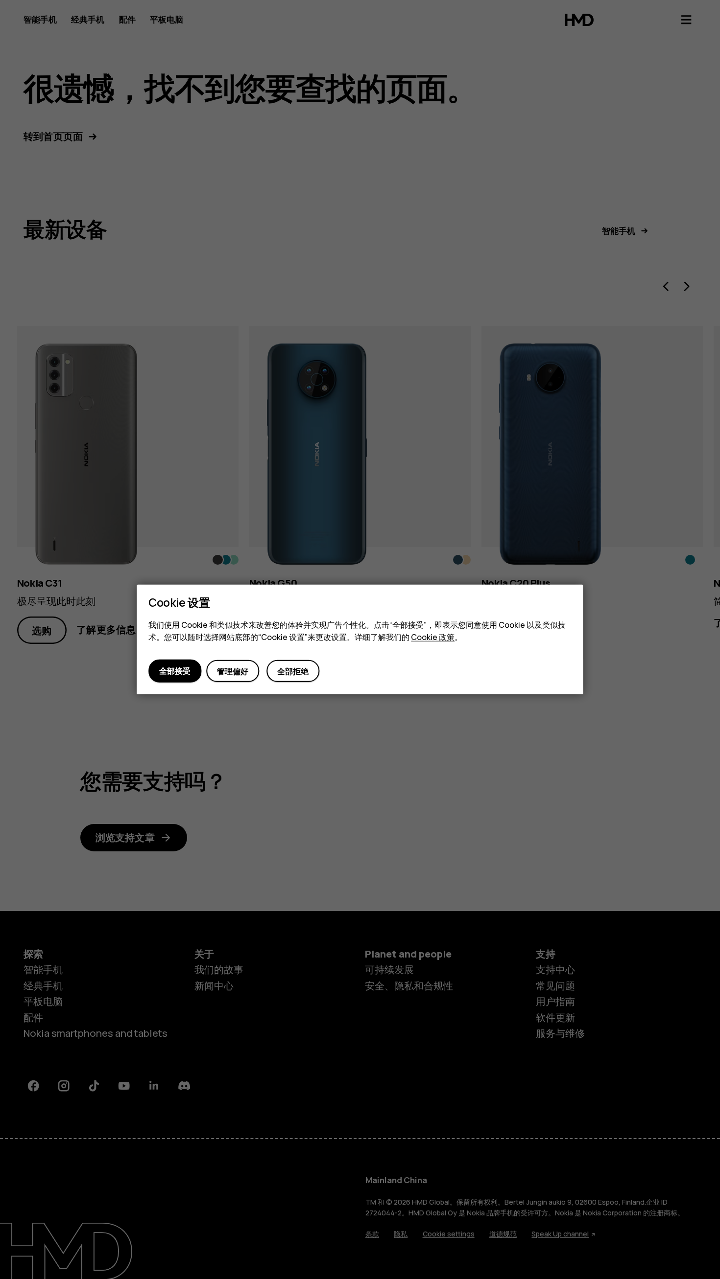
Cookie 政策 (433, 637)
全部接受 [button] (175, 670)
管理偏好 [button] (233, 670)
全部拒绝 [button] (293, 670)
